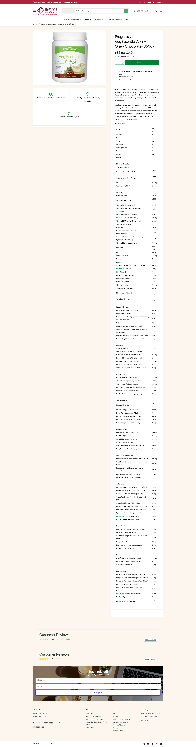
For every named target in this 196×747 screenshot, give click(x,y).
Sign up (98, 693)
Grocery (88, 19)
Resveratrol (120, 516)
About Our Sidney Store (94, 719)
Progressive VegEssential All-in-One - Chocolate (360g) (57, 24)
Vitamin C (119, 218)
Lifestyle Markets (41, 744)
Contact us (90, 727)
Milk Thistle (120, 594)
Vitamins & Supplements (72, 19)
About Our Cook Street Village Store (96, 723)
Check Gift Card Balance (121, 719)
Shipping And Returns (120, 722)
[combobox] (102, 10)
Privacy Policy (117, 728)
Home (36, 24)
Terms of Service (119, 725)
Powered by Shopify (52, 744)
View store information (126, 80)
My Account (159, 2)
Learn (127, 19)
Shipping (117, 56)
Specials (148, 2)
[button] (34, 10)
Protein (127, 167)
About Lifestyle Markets (94, 716)
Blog (114, 713)
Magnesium (120, 269)
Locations (89, 713)
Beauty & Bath (100, 19)
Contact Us (144, 720)
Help (140, 2)
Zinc (117, 272)
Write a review (150, 640)
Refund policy (118, 731)
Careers (116, 716)
